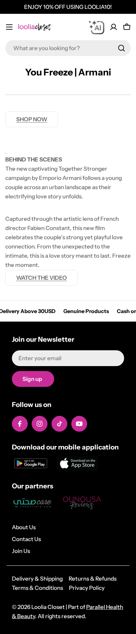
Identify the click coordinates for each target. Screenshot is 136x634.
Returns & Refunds (93, 578)
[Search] (121, 48)
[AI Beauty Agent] (96, 27)
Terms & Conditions (37, 588)
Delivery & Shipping (37, 578)
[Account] (114, 27)
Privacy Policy (87, 588)
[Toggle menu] (9, 27)
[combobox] (68, 48)
